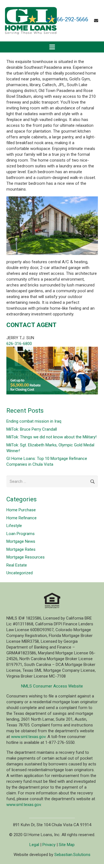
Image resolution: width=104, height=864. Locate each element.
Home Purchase (21, 509)
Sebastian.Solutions (72, 854)
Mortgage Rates (20, 549)
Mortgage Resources (25, 557)
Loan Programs (20, 533)
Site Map (67, 844)
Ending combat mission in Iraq (33, 421)
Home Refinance (21, 517)
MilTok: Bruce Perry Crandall (31, 429)
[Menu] (52, 47)
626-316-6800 (19, 343)
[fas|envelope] (97, 20)
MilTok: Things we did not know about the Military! (51, 436)
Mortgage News (20, 541)
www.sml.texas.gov (28, 736)
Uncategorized (19, 572)
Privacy (48, 844)
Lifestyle (14, 525)
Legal (34, 844)
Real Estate (16, 565)
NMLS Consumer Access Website (52, 686)
